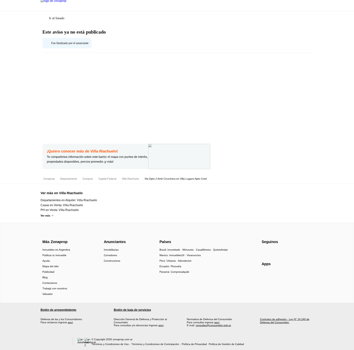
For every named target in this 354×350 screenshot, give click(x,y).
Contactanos (49, 282)
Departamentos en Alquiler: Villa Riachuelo (69, 200)
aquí (70, 322)
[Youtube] (277, 251)
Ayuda (46, 260)
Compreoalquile (180, 271)
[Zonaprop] (54, 235)
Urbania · (172, 260)
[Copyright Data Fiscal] (87, 342)
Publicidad (48, 271)
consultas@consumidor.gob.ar (213, 325)
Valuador (47, 293)
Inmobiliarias (111, 249)
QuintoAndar (220, 249)
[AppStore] (273, 274)
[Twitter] (283, 251)
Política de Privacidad (194, 344)
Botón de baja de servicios (132, 309)
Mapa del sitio (50, 266)
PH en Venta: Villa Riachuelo (60, 210)
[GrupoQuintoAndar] (54, 342)
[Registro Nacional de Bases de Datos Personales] (80, 342)
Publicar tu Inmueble (54, 255)
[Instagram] (271, 251)
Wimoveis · (189, 249)
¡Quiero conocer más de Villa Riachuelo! (82, 151)
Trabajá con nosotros (54, 288)
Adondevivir (185, 260)
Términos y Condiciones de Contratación (155, 344)
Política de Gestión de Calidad (226, 344)
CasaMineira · (204, 249)
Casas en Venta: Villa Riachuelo (62, 205)
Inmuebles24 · (178, 255)
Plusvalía (176, 266)
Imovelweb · (174, 249)
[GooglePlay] (298, 274)
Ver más (45, 215)
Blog (45, 277)
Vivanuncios (194, 255)
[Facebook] (265, 251)
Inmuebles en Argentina (56, 249)
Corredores (110, 255)
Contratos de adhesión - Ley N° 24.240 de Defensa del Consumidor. (284, 321)
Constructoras (112, 260)
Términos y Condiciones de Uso (110, 344)
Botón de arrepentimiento (58, 309)
